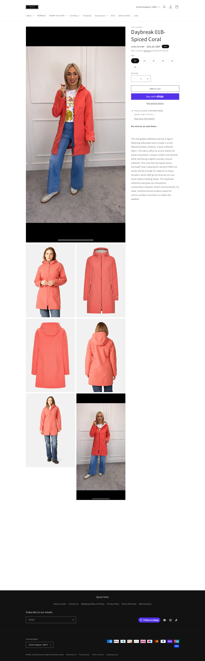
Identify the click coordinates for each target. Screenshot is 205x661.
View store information (144, 118)
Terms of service (98, 654)
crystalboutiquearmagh (40, 655)
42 (173, 61)
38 (155, 61)
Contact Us (74, 604)
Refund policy (145, 604)
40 (164, 61)
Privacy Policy (113, 604)
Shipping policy (112, 654)
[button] (30, 16)
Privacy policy (84, 654)
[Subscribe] (73, 620)
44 (136, 68)
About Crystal (60, 604)
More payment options (155, 103)
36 (146, 61)
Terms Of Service (129, 604)
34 (135, 60)
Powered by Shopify (56, 655)
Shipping (147, 51)
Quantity (134, 73)
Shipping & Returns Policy (92, 604)
